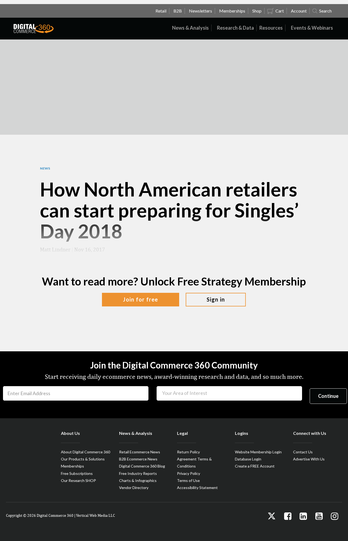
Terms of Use (188, 480)
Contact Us (303, 452)
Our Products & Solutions (83, 459)
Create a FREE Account (255, 466)
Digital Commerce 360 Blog (142, 466)
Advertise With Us (309, 459)
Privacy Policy (188, 473)
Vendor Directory (133, 487)
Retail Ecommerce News (139, 452)
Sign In (216, 299)
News (45, 168)
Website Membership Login (258, 452)
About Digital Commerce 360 (85, 452)
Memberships (72, 466)
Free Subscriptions (77, 473)
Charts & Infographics (138, 480)
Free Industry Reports (138, 473)
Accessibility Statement (197, 487)
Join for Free (140, 299)
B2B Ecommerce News (138, 459)
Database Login (248, 459)
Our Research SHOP (78, 480)
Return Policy (188, 452)
